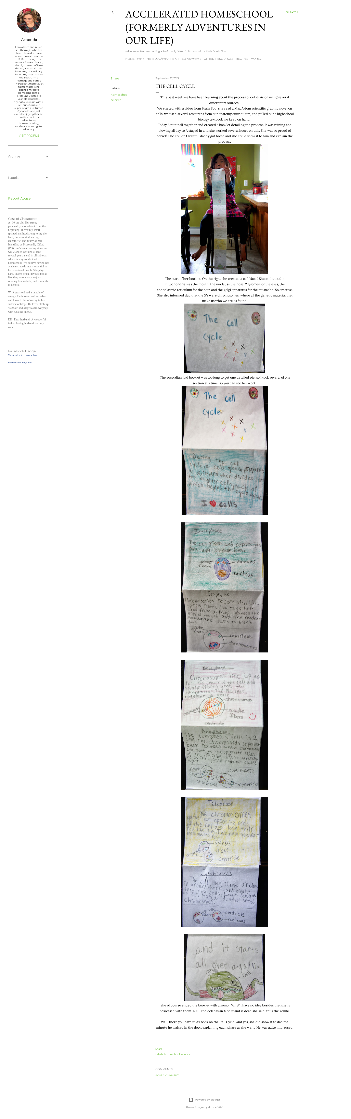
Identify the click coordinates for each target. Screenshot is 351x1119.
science (116, 100)
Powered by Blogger (207, 1099)
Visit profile (29, 135)
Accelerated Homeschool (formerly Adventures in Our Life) (199, 27)
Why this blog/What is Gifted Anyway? (169, 59)
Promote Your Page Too (19, 362)
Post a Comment (167, 1075)
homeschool (119, 95)
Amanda (29, 39)
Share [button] (115, 78)
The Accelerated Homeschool (22, 355)
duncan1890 (215, 1107)
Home (129, 59)
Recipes (242, 59)
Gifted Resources (218, 59)
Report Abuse (19, 198)
